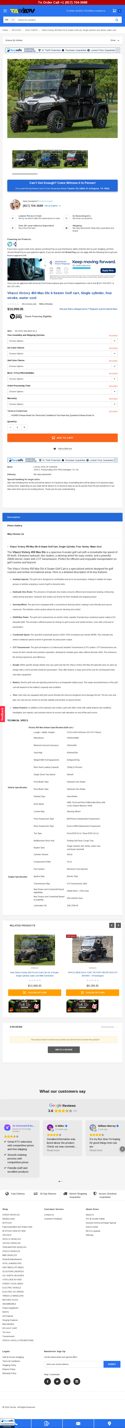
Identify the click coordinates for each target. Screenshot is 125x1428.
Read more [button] (53, 1150)
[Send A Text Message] (46, 1423)
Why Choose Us (15, 534)
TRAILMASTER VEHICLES (14, 1247)
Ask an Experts (51, 206)
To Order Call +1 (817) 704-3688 (62, 2)
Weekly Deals (8, 1219)
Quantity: (12, 421)
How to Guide (92, 1227)
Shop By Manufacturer (12, 1259)
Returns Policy (8, 1369)
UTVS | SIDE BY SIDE (12, 1280)
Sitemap (89, 1235)
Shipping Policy (9, 1365)
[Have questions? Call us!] (15, 1423)
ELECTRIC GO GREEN (13, 1292)
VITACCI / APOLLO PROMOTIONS (18, 1340)
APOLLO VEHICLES (11, 1239)
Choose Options (37, 993)
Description (13, 517)
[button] (7, 1423)
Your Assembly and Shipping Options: (62, 335)
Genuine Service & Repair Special (101, 1223)
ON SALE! (7, 1235)
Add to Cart (65, 437)
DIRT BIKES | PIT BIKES (13, 1267)
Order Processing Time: (62, 386)
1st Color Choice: (62, 348)
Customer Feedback (53, 1219)
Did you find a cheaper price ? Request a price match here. (89, 309)
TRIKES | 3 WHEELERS (13, 1296)
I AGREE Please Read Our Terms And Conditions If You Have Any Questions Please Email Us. (53, 415)
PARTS (5, 1312)
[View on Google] (50, 1127)
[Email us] (78, 1423)
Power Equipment (10, 1308)
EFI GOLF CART (9, 1328)
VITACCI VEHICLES (11, 1251)
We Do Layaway (93, 1231)
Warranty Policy (9, 1373)
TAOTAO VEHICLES (11, 1243)
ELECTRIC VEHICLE (11, 1288)
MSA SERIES (8, 1324)
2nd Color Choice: (62, 360)
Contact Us (49, 1215)
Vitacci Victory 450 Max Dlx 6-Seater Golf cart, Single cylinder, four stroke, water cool (79, 30)
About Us (90, 1215)
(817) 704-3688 (33, 205)
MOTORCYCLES (10, 1300)
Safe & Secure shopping (13, 1357)
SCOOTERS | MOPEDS (13, 1271)
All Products (7, 1316)
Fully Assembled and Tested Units (17, 1227)
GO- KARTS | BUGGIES (13, 1275)
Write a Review (46, 304)
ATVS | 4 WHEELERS (11, 1263)
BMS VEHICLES (9, 1255)
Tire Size (6, 1332)
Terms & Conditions (11, 1361)
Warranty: (62, 398)
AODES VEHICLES (11, 1215)
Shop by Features (10, 1320)
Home (5, 30)
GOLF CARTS (31, 30)
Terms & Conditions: (17, 411)
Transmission (8, 1336)
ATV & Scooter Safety (95, 1219)
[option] (62, 98)
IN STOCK (16, 30)
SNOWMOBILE (9, 1304)
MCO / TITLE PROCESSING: (62, 373)
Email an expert (46, 201)
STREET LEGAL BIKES (12, 1284)
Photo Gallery (14, 525)
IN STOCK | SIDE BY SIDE (14, 1231)
